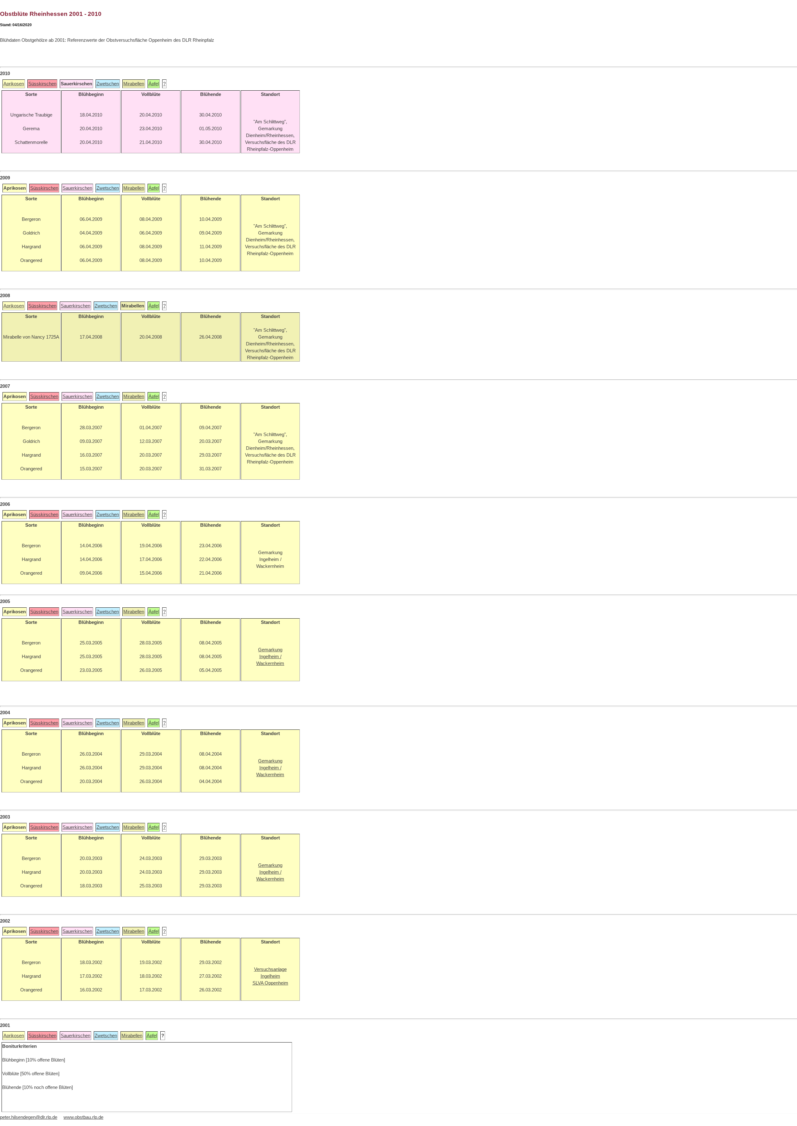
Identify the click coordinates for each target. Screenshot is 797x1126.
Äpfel (154, 83)
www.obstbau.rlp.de (83, 1117)
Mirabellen (133, 83)
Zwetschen (108, 83)
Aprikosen (13, 83)
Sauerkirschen (77, 188)
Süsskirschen (42, 83)
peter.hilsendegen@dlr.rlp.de (28, 1117)
